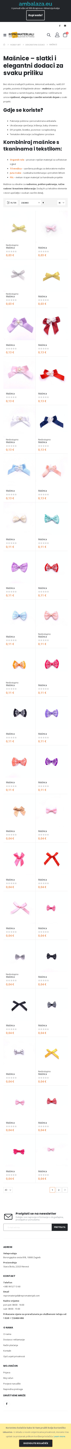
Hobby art (15, 45)
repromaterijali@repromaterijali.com (21, 1295)
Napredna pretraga (13, 1389)
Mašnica (10, 247)
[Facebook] (59, 25)
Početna (4, 44)
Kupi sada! (35, 15)
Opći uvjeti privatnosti (14, 1356)
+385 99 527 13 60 (11, 1286)
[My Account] (57, 35)
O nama (7, 1334)
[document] (36, 1436)
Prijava (6, 1372)
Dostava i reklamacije (14, 1339)
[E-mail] (65, 25)
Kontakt (7, 1350)
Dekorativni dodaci (35, 45)
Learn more (59, 1436)
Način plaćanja (10, 1345)
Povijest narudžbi (12, 1383)
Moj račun (8, 1377)
